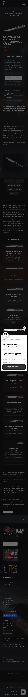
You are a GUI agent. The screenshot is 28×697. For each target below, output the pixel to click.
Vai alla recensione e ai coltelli (12, 367)
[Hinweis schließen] (24, 327)
